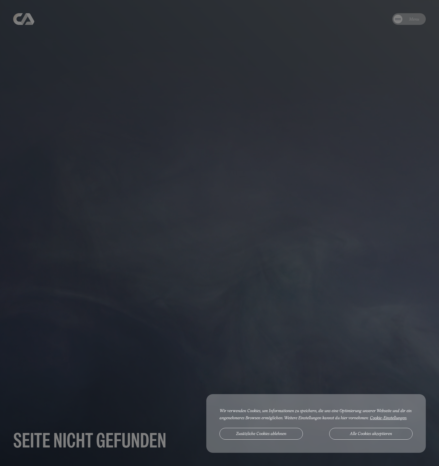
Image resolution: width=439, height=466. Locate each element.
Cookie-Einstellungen (388, 417)
